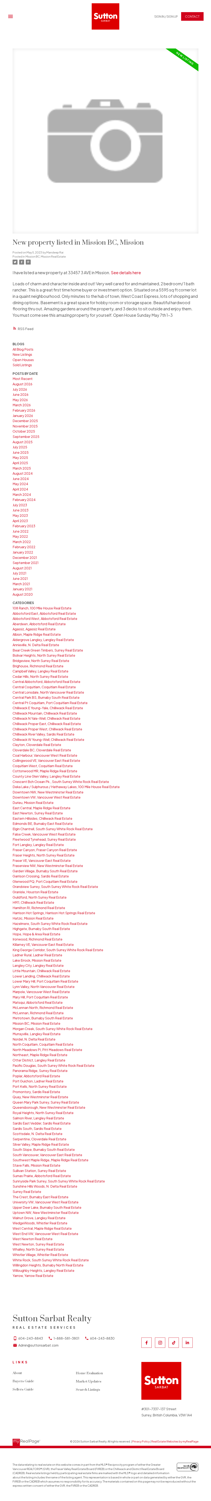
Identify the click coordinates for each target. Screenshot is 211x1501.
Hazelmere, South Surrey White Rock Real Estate (50, 923)
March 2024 (22, 494)
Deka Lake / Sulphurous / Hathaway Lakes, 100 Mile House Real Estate (66, 787)
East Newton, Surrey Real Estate (38, 813)
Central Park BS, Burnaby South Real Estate (46, 697)
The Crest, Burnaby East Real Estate (40, 1197)
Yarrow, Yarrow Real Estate (33, 1275)
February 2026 (24, 410)
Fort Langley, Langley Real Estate (38, 845)
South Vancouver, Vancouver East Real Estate (47, 1155)
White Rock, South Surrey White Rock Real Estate (51, 1260)
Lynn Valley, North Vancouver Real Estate (44, 986)
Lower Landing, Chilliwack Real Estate (41, 976)
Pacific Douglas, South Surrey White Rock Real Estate (53, 1065)
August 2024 (23, 473)
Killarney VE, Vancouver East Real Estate (43, 944)
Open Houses (23, 360)
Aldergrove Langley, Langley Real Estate (43, 640)
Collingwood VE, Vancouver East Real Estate (46, 760)
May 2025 (20, 457)
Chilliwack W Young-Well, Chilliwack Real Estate (48, 739)
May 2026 (20, 400)
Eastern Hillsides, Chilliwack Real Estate (42, 818)
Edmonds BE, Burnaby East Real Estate (43, 823)
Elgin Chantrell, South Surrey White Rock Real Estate (53, 829)
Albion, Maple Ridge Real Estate (37, 634)
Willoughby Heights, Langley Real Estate (43, 1270)
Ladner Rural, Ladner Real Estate (37, 955)
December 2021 (25, 557)
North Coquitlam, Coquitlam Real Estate (43, 1044)
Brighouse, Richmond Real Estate (38, 666)
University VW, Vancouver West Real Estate (46, 1202)
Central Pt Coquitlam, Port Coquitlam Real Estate (50, 703)
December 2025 (25, 421)
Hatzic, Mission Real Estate (33, 918)
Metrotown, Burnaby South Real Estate (43, 1018)
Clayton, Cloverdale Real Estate (37, 744)
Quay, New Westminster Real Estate (40, 1097)
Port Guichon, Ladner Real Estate (38, 1081)
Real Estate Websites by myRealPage (174, 1441)
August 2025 (23, 442)
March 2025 (22, 468)
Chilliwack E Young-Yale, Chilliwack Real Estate (48, 708)
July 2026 (20, 389)
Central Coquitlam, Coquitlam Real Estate (44, 687)
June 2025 (21, 452)
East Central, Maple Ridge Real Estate (41, 808)
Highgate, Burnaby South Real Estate (41, 929)
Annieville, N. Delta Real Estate (36, 645)
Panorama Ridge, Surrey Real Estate (40, 1070)
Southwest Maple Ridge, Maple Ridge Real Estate (50, 1160)
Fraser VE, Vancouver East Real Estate (42, 860)
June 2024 (21, 479)
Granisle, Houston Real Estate (35, 892)
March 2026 (22, 405)
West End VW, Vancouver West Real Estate (45, 1234)
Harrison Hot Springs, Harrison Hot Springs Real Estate (54, 913)
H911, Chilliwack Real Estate (33, 902)
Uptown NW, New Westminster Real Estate (46, 1212)
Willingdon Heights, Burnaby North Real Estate (48, 1265)
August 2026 (22, 384)
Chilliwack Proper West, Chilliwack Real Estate (47, 729)
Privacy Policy (141, 1441)
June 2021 (20, 578)
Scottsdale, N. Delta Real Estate (37, 1134)
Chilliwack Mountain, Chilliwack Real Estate (45, 713)
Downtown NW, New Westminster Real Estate (48, 792)
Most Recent (23, 378)
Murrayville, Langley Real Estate (37, 1034)
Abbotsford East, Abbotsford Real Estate (44, 613)
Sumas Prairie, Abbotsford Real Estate (42, 1176)
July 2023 (20, 505)
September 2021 (26, 563)
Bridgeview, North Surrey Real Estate (41, 660)
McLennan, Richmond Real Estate (38, 1013)
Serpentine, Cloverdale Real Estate (39, 1139)
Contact (192, 16)
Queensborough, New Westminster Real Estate (49, 1107)
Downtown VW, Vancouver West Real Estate (47, 797)
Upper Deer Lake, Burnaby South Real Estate (47, 1207)
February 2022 (24, 547)
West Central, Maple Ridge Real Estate (42, 1228)
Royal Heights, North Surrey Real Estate (43, 1113)
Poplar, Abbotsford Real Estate (36, 1076)
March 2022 (22, 542)
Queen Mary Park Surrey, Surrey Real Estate (46, 1102)
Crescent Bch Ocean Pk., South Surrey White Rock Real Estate (61, 781)
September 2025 (26, 436)
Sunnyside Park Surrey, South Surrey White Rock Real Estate (59, 1181)
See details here (126, 272)
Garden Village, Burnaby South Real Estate (45, 871)
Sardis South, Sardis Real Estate (37, 1128)
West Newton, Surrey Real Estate (38, 1244)
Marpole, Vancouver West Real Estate (41, 992)
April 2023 (20, 521)
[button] (166, 16)
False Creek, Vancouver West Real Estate (44, 834)
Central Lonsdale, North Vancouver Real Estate (48, 692)
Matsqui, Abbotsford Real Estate (38, 1002)
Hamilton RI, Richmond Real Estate (39, 908)
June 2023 (20, 510)
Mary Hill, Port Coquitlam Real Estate (40, 997)
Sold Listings (22, 365)
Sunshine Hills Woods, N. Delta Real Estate (45, 1186)
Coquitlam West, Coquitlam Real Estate (43, 766)
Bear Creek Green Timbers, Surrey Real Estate (48, 650)
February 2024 (24, 499)
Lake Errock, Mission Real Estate (37, 960)
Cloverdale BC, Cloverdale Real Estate (42, 750)
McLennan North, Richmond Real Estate (43, 1007)
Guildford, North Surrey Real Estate (40, 897)
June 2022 (21, 531)
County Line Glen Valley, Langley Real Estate (46, 776)
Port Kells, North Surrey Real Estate (40, 1086)
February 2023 (24, 526)
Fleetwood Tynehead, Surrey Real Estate (44, 839)
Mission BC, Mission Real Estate (46, 256)
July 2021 (19, 573)
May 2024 (20, 484)
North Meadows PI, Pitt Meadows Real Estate (47, 1049)
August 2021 (22, 568)
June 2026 (20, 394)
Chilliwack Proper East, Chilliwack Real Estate (47, 724)
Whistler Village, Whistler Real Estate (40, 1254)
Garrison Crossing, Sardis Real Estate (41, 876)
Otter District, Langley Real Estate (39, 1060)
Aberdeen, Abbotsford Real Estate (39, 624)
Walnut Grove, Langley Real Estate (39, 1218)
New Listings (22, 354)
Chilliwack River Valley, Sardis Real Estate (43, 734)
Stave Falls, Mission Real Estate (36, 1165)
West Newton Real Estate (33, 1239)
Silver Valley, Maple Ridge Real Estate (41, 1144)
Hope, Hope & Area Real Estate (36, 934)
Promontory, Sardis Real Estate (36, 1092)
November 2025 (25, 426)
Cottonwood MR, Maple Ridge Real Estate (45, 771)
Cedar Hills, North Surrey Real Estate (40, 676)
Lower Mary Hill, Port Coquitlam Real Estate (45, 981)
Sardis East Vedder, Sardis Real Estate (42, 1123)
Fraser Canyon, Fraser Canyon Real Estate (45, 850)
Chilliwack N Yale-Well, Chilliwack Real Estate (46, 718)
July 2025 (20, 447)
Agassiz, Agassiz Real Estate (34, 629)
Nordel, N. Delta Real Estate (34, 1039)
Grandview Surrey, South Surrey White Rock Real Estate (55, 886)
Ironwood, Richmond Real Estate (37, 939)
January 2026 (23, 415)
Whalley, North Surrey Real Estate (38, 1249)
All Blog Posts (23, 349)
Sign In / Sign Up (166, 16)
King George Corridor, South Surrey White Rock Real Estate (58, 950)
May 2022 (20, 536)
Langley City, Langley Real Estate (38, 965)
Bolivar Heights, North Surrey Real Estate (44, 655)
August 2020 (23, 594)
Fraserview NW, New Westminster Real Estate (48, 865)
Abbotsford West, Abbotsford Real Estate (45, 618)
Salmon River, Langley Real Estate (38, 1118)
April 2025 (20, 463)
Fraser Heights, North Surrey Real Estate (44, 855)
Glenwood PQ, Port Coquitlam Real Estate (45, 881)
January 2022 (23, 552)
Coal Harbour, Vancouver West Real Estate (45, 755)
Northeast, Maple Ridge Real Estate (40, 1055)
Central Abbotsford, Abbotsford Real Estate (46, 681)
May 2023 (20, 515)
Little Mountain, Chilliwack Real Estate (41, 971)
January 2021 (22, 589)
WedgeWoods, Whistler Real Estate (40, 1223)
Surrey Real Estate (27, 1191)
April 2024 (20, 489)
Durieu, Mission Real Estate (33, 802)
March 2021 (21, 584)
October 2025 (24, 431)
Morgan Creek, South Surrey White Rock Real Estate (53, 1029)
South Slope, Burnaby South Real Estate (44, 1149)
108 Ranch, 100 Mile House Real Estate (42, 608)
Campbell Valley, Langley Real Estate (40, 671)
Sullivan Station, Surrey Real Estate (39, 1170)
